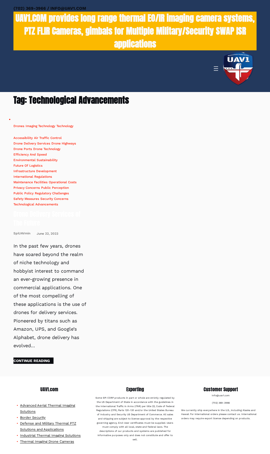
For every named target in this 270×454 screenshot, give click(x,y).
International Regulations (32, 176)
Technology (64, 126)
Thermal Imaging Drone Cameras (47, 441)
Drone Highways (63, 143)
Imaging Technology (40, 126)
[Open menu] (215, 68)
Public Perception (55, 188)
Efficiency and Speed (30, 154)
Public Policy (23, 193)
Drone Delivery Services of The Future (46, 219)
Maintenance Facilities (30, 182)
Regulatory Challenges (52, 193)
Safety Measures (26, 199)
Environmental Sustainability (35, 160)
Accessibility (23, 138)
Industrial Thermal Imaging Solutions (50, 435)
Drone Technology (46, 149)
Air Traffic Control (48, 138)
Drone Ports (22, 149)
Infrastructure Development (35, 171)
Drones (18, 126)
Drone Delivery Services (31, 143)
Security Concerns (54, 199)
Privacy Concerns (26, 188)
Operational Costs (62, 182)
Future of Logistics (27, 165)
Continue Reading (31, 361)
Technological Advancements (35, 204)
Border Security (33, 417)
